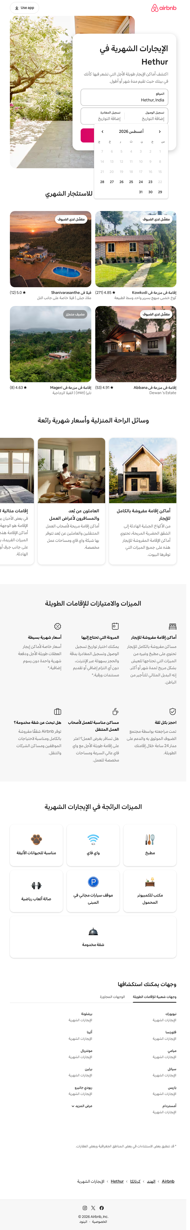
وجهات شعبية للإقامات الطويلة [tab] (154, 996)
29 (160, 192)
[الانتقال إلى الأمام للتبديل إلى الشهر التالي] (102, 131)
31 (140, 192)
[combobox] (124, 100)
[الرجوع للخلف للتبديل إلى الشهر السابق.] (159, 131)
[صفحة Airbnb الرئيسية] (163, 8)
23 (150, 182)
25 (131, 182)
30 (150, 192)
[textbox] (147, 119)
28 (102, 182)
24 (141, 182)
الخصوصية (99, 1221)
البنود (83, 1221)
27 (112, 182)
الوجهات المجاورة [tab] (112, 996)
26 (121, 182)
